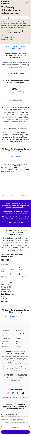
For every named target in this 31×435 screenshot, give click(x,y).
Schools (19, 48)
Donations (12, 48)
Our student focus (20, 333)
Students (15, 46)
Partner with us (6, 338)
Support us (5, 341)
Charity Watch (11, 369)
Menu (26, 2)
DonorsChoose (5, 2)
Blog (17, 341)
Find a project (5, 330)
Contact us (18, 346)
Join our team (19, 335)
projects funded (22, 376)
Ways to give (5, 346)
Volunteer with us (6, 344)
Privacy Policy (4, 423)
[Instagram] (7, 393)
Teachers (21, 404)
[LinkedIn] (13, 393)
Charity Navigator (21, 369)
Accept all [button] (16, 432)
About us (18, 330)
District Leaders (18, 406)
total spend (15, 156)
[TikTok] (23, 393)
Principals (7, 406)
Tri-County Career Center (9, 316)
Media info (18, 344)
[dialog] (15, 423)
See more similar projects (15, 73)
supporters (8, 376)
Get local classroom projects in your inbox (15, 397)
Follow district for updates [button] (16, 18)
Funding (22, 46)
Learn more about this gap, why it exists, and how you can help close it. (16, 119)
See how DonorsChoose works (15, 222)
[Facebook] (18, 393)
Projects (8, 46)
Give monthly (5, 333)
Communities (19, 338)
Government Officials (15, 409)
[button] (15, 427)
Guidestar (17, 371)
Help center (15, 325)
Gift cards (4, 335)
